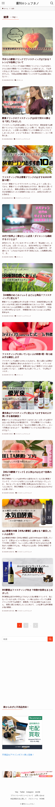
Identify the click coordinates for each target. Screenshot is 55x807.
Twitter (22, 792)
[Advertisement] (27, 673)
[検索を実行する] (50, 639)
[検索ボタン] (52, 3)
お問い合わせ (39, 795)
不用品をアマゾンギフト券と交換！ (18, 754)
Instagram (30, 792)
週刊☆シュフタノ (27, 3)
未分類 (37, 792)
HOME (42, 798)
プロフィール (33, 798)
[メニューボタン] (3, 3)
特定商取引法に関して (19, 798)
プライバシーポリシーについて (22, 795)
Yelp (16, 792)
